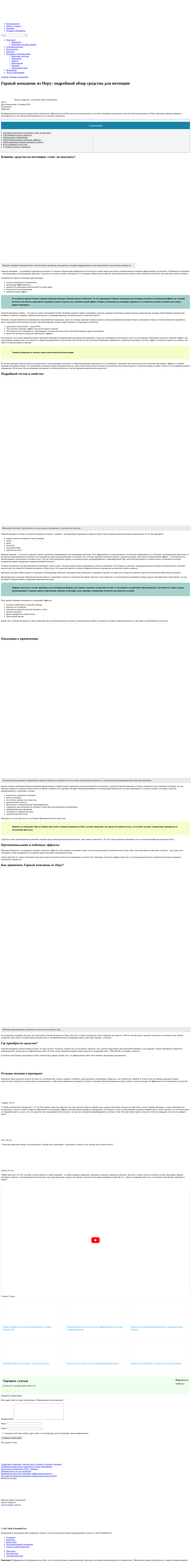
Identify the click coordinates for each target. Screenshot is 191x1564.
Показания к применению (15, 137)
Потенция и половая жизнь (18, 54)
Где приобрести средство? (15, 144)
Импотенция (17, 63)
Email (4, 1428)
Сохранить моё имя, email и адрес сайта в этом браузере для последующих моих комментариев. (46, 1433)
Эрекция (15, 65)
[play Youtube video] (95, 1240)
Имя (3, 1423)
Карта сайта (11, 1542)
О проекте (10, 1537)
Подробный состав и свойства (17, 135)
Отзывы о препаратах (15, 31)
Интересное (11, 70)
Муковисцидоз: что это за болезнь (16, 1471)
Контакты (10, 1540)
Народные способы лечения (23, 44)
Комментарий (7, 1419)
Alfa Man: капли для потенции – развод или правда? (26, 1363)
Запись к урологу (14, 26)
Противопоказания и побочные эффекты (22, 140)
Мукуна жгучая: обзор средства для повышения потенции (92, 1363)
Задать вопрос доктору (11, 1505)
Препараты (16, 42)
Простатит (11, 40)
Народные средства (20, 56)
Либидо (14, 61)
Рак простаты (12, 49)
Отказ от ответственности (17, 1547)
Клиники (10, 28)
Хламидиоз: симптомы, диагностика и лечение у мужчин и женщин (31, 1464)
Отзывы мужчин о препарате (17, 147)
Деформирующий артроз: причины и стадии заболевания (26, 1466)
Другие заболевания (15, 72)
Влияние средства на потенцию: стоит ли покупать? (27, 133)
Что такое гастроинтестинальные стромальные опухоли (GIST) (29, 1476)
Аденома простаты (14, 47)
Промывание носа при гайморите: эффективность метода (26, 1473)
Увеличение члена (19, 68)
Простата (10, 51)
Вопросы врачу (13, 24)
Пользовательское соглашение (19, 1544)
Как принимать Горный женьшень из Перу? (23, 142)
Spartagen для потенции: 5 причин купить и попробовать (156, 1363)
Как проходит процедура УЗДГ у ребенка (19, 1469)
